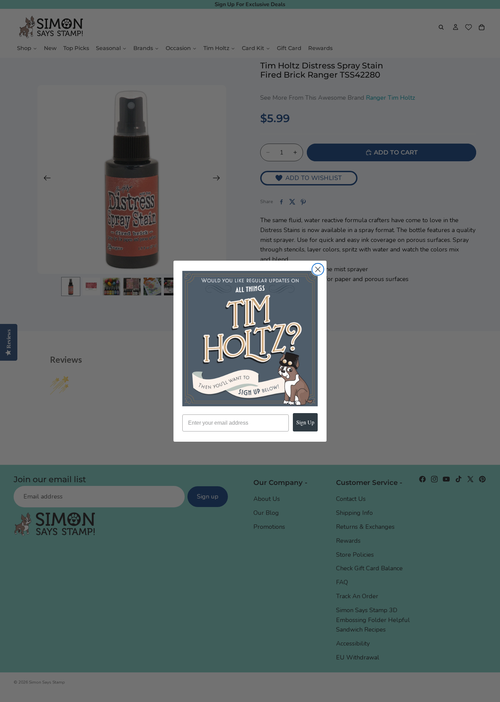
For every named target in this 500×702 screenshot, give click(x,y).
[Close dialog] (318, 269)
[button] (250, 338)
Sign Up (305, 422)
